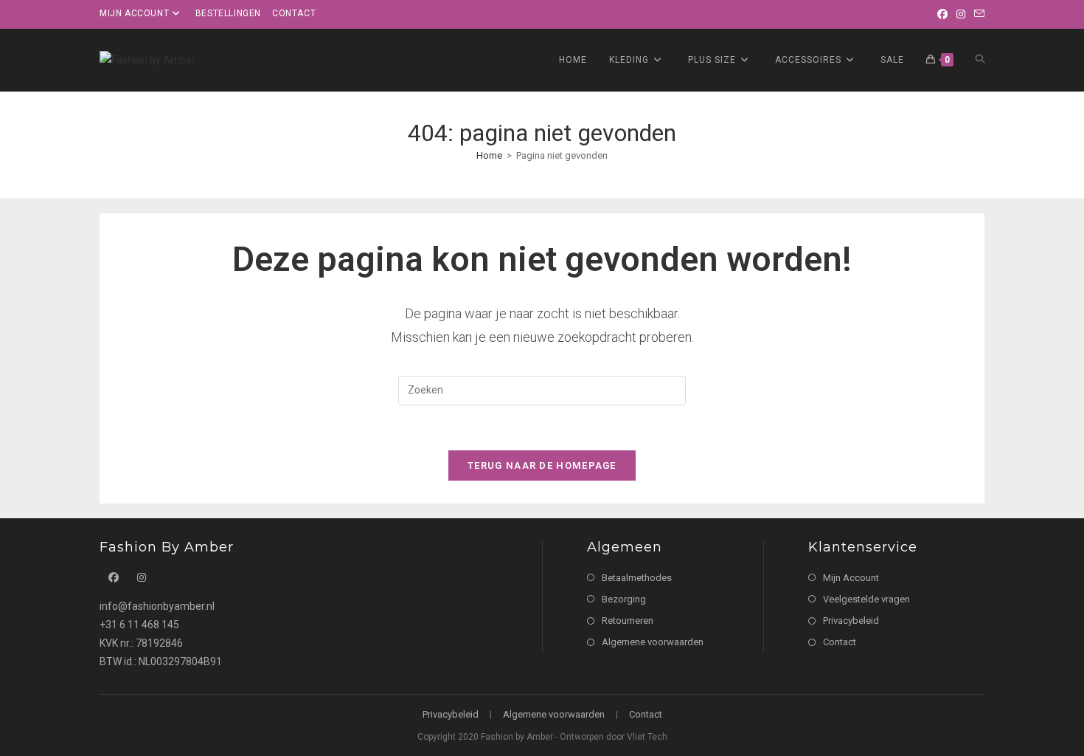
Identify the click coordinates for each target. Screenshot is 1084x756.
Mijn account (134, 13)
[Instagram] (961, 14)
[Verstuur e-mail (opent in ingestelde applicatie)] (977, 14)
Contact (294, 13)
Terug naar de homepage (542, 465)
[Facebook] (942, 14)
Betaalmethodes (637, 577)
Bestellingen (228, 13)
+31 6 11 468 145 (139, 624)
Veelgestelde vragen (866, 599)
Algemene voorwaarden (652, 641)
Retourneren (627, 620)
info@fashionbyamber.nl (157, 606)
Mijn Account (851, 577)
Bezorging (624, 599)
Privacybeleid (851, 620)
